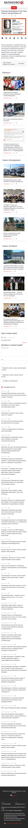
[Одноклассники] (10, 38)
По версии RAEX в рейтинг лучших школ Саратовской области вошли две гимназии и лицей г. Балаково (14, 267)
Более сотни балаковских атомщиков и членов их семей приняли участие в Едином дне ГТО (14, 567)
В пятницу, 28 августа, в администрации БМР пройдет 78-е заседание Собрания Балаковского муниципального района (14, 321)
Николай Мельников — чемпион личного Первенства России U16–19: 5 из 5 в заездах (13, 294)
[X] (18, 38)
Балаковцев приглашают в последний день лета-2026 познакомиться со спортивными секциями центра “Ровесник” (14, 521)
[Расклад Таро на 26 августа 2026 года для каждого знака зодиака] (15, 743)
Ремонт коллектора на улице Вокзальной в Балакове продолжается (12, 234)
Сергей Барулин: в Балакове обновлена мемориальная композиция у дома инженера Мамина (12, 699)
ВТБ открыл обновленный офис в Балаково (14, 708)
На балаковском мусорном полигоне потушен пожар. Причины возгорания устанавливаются (12, 626)
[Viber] (21, 38)
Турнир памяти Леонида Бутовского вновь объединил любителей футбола (12, 94)
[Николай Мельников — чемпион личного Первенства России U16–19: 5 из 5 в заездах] (14, 283)
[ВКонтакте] (6, 38)
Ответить (24, 342)
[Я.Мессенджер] (2, 38)
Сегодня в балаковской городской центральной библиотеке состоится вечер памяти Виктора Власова (13, 725)
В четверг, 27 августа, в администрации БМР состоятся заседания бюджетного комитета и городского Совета (14, 207)
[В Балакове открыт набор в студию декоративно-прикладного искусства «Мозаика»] (9, 488)
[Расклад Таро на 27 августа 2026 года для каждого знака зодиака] (9, 547)
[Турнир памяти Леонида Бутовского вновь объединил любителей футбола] (14, 83)
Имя (5, 337)
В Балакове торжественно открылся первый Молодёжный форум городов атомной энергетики (12, 607)
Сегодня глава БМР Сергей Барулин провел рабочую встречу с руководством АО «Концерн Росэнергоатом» (14, 648)
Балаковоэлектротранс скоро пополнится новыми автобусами (13, 180)
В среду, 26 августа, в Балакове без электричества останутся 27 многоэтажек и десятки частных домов (13, 617)
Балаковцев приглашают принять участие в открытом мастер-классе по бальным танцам (13, 587)
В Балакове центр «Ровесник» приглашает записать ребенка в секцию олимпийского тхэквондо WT (13, 690)
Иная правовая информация (14, 823)
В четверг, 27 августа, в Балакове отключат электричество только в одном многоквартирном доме (14, 405)
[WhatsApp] (25, 38)
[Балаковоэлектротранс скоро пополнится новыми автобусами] (14, 171)
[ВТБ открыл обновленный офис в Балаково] (14, 110)
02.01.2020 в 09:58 (11, 337)
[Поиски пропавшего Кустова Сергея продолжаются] (15, 15)
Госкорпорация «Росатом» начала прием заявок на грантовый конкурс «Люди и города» (13, 577)
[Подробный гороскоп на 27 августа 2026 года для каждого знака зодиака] (9, 555)
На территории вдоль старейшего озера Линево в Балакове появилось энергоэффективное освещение (13, 658)
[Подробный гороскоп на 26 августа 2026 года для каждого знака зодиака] (15, 763)
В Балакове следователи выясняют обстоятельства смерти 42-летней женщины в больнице (11, 512)
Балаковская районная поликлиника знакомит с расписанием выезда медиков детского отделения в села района (13, 460)
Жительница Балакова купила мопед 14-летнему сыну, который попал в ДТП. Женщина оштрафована (13, 680)
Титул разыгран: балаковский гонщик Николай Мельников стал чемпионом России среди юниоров (12, 482)
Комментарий (5, 347)
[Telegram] (14, 38)
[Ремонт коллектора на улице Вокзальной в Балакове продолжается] (14, 224)
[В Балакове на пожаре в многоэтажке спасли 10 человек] (9, 410)
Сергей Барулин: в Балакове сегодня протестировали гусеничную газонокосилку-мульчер (12, 439)
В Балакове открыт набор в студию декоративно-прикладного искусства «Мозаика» (12, 492)
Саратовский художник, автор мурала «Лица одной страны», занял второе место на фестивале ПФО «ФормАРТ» (13, 715)
